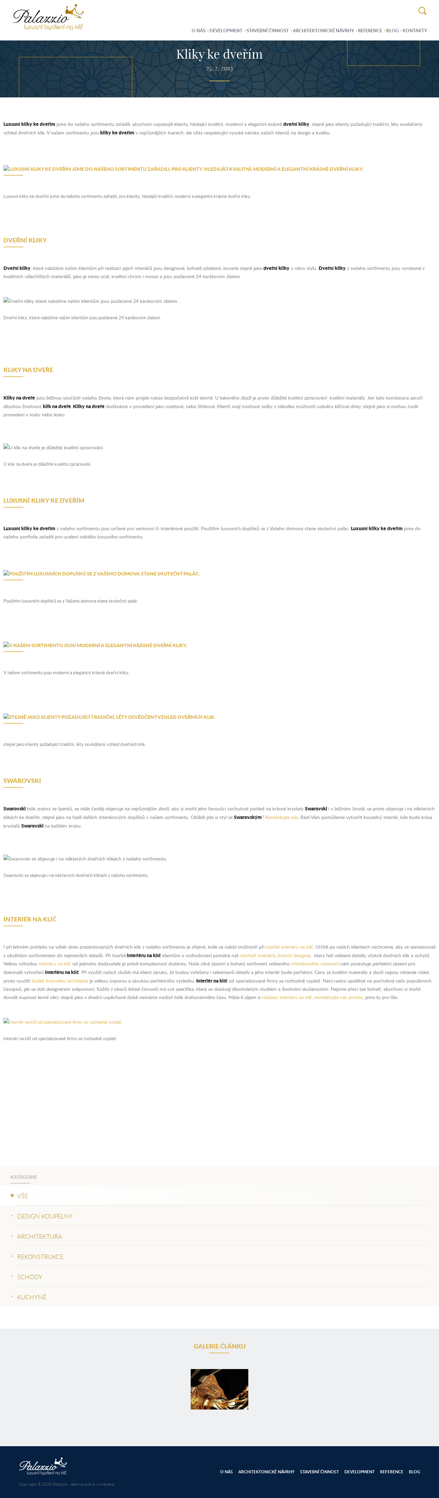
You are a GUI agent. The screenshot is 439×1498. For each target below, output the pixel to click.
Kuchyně (31, 1297)
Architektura (39, 1236)
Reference (370, 30)
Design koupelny (45, 1216)
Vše (22, 1196)
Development (226, 30)
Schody (30, 1277)
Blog (392, 30)
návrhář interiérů (257, 955)
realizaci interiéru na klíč (287, 997)
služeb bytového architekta (60, 980)
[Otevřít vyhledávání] (422, 11)
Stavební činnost (268, 30)
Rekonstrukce (40, 1256)
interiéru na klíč (55, 963)
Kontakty (415, 30)
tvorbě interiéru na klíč (289, 946)
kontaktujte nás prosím (339, 997)
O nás (198, 30)
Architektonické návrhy (323, 30)
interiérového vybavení (315, 963)
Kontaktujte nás (281, 817)
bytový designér (293, 955)
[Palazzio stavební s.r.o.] (48, 27)
